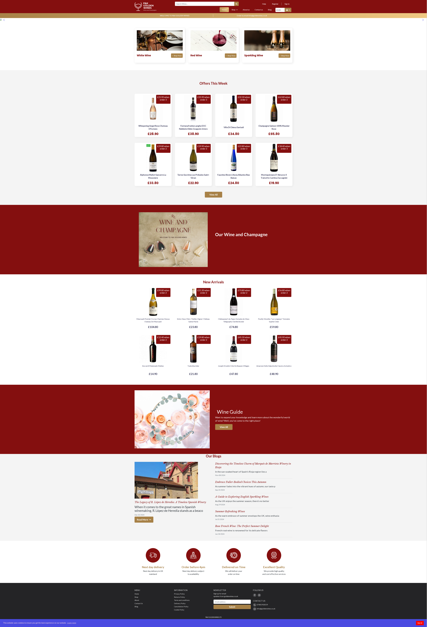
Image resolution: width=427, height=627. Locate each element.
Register (275, 4)
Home (225, 9)
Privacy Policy (179, 594)
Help (264, 4)
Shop (136, 597)
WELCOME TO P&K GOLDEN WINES (174, 15)
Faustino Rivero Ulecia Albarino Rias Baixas (233, 176)
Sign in (287, 4)
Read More (142, 519)
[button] (4, 19)
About (137, 600)
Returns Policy (179, 597)
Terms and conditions (182, 600)
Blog (270, 10)
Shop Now (178, 56)
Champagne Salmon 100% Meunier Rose (274, 127)
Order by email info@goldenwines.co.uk (252, 15)
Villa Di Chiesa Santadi (234, 127)
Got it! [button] (420, 623)
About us (246, 10)
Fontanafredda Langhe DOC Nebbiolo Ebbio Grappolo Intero (193, 127)
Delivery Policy (179, 603)
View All (213, 194)
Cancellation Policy (181, 607)
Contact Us (139, 603)
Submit (232, 607)
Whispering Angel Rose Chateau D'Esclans (153, 127)
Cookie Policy (179, 610)
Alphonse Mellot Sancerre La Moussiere (153, 176)
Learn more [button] (71, 623)
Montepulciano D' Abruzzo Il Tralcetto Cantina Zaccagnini (274, 176)
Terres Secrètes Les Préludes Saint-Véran (193, 176)
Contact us (259, 10)
